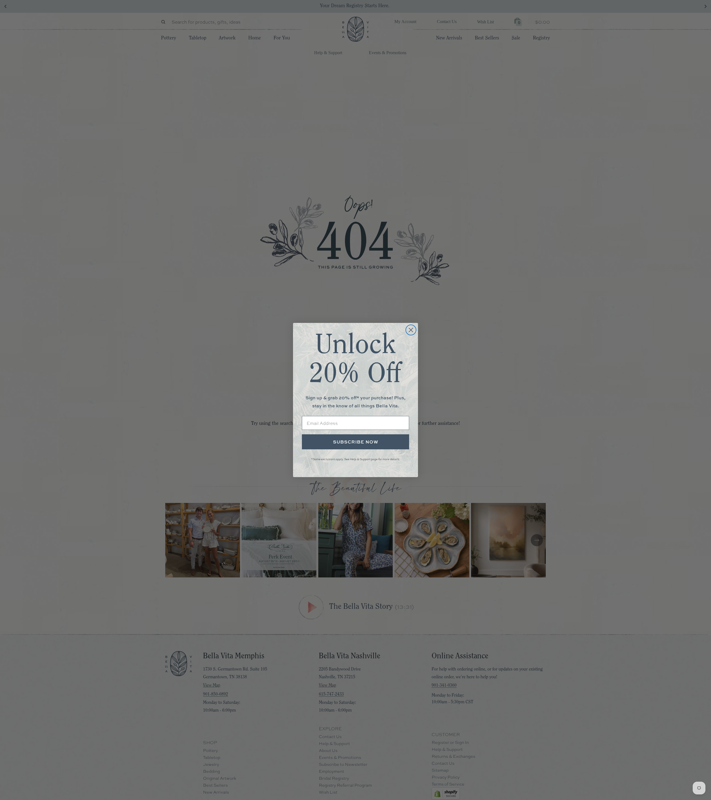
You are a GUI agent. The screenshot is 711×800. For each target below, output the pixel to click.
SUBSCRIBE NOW (355, 442)
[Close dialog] (411, 330)
